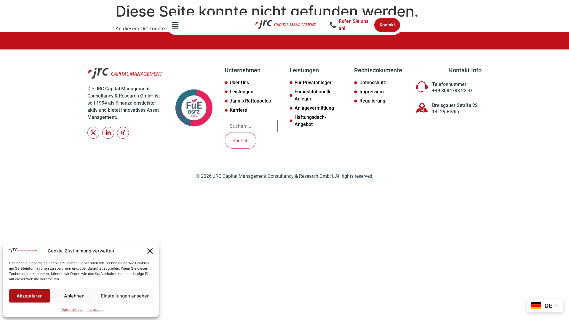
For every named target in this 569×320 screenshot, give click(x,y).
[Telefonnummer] (422, 87)
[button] (150, 251)
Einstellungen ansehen (125, 296)
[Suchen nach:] (251, 126)
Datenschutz (72, 309)
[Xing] (123, 133)
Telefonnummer (449, 84)
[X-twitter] (93, 133)
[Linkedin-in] (108, 133)
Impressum (94, 309)
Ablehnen (74, 296)
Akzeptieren (30, 296)
